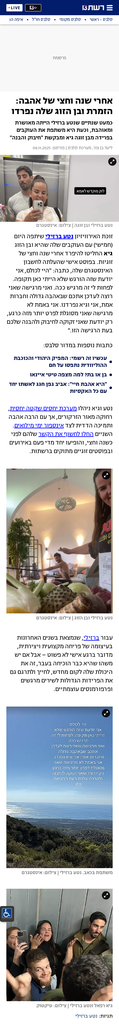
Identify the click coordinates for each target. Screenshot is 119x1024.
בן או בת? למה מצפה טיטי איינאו (68, 375)
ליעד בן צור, (102, 148)
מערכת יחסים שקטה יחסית (43, 409)
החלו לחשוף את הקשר (66, 434)
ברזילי (91, 638)
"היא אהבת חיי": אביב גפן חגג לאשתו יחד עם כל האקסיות (58, 388)
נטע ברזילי (86, 1016)
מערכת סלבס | (78, 148)
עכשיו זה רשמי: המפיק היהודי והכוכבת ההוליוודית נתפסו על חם (60, 362)
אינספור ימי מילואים (39, 426)
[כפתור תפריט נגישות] (7, 913)
